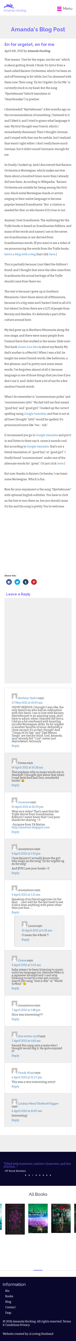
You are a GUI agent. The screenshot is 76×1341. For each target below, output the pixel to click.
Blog (8, 1301)
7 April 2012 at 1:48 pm (26, 1010)
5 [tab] (40, 1175)
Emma (22, 960)
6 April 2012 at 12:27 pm (27, 1077)
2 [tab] (29, 1175)
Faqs (8, 1312)
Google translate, (38, 446)
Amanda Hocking (15, 10)
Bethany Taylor (27, 698)
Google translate (35, 413)
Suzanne (24, 802)
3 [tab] (32, 1175)
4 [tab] (36, 1175)
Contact (10, 1307)
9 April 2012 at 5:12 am (26, 894)
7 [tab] (47, 1175)
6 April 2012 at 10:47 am (27, 1111)
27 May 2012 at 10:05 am (27, 702)
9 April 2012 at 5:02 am (26, 965)
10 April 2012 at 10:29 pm (27, 806)
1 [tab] (25, 1175)
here (52, 254)
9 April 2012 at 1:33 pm (26, 853)
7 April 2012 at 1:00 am (26, 1041)
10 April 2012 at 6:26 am (37, 930)
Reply (15, 746)
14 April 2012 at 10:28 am (27, 767)
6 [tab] (43, 1175)
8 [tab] (50, 1175)
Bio (7, 1290)
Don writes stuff (28, 1036)
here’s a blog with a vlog (20, 254)
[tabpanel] (38, 1167)
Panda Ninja (26, 1072)
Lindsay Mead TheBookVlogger (38, 1103)
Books (9, 1296)
